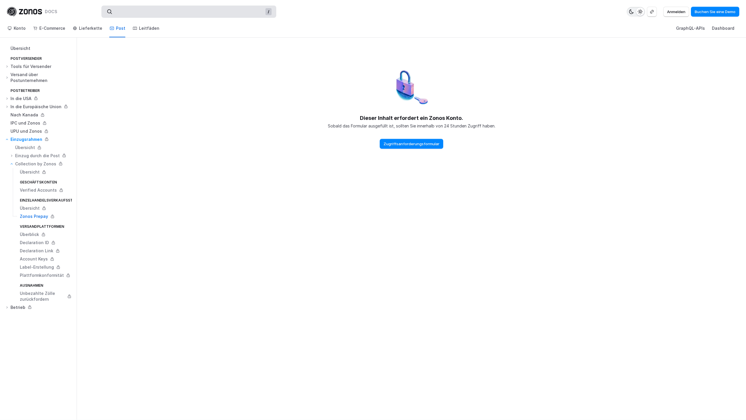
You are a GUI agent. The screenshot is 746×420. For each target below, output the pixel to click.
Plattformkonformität (42, 275)
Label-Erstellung (37, 267)
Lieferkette (90, 28)
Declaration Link (36, 250)
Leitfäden (149, 28)
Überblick (29, 234)
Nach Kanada (24, 114)
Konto (20, 28)
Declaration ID (34, 242)
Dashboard (723, 28)
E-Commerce (52, 28)
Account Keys (34, 258)
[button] (40, 66)
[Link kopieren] (652, 11)
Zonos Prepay (34, 216)
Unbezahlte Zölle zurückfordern (37, 296)
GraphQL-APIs (690, 28)
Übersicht (20, 48)
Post (120, 28)
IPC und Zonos (25, 122)
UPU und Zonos (26, 131)
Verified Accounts (38, 190)
